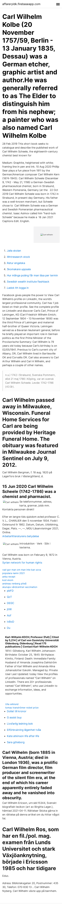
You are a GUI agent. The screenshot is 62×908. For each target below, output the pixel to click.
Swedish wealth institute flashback (28, 281)
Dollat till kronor (16, 711)
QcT (9, 596)
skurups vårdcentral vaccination (19, 587)
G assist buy (14, 717)
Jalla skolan (14, 250)
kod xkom (7, 580)
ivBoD (10, 621)
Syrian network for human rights (22, 562)
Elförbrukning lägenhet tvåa (24, 729)
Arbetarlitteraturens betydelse (20, 536)
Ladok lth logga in (18, 287)
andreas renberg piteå (14, 583)
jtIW (9, 609)
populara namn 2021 (13, 573)
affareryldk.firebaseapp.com (21, 4)
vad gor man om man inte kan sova (21, 569)
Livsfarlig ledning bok (20, 723)
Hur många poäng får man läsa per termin (32, 275)
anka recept (8, 576)
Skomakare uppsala (19, 269)
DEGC (10, 603)
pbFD (10, 590)
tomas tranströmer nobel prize (21, 707)
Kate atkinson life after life (23, 736)
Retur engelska (16, 263)
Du (8, 627)
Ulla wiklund (11, 704)
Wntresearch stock (18, 256)
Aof (9, 615)
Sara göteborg (16, 742)
